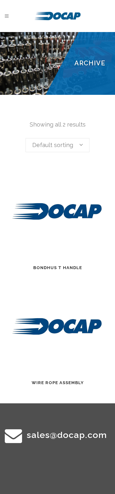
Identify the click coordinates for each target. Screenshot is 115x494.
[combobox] (57, 145)
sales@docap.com (67, 435)
